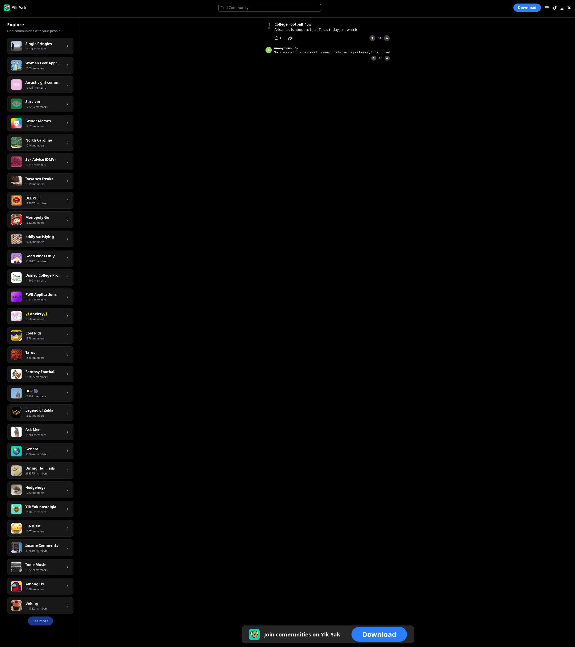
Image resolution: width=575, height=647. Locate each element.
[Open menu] (547, 7)
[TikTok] (555, 8)
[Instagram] (562, 8)
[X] (569, 8)
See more (40, 621)
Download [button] (527, 7)
